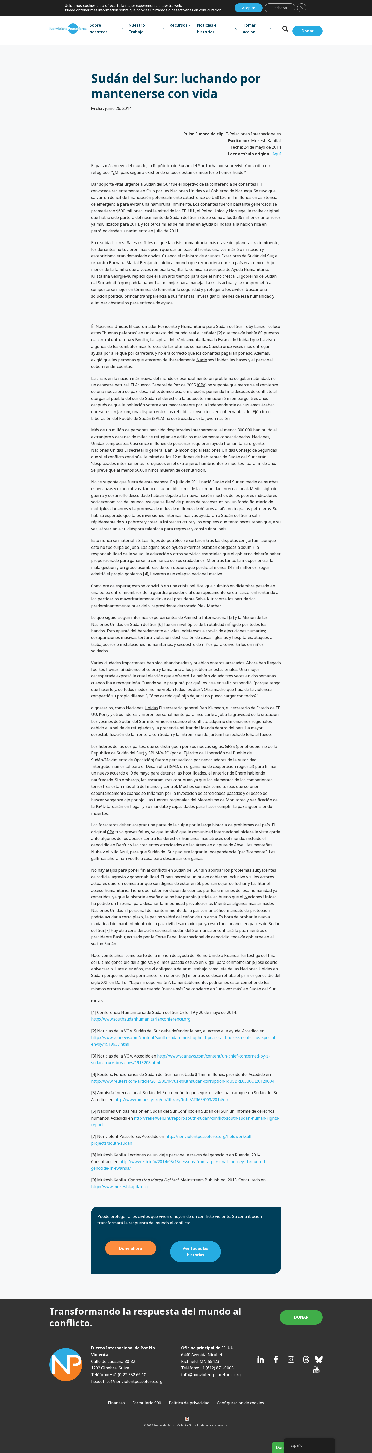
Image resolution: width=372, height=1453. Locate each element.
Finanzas (116, 1403)
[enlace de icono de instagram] (291, 1359)
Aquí (276, 154)
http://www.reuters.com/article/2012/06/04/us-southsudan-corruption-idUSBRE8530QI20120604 (182, 1081)
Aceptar (248, 7)
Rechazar (279, 7)
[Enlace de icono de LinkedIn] (260, 1359)
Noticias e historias (207, 28)
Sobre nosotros (99, 28)
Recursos (179, 25)
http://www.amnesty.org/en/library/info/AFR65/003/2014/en (171, 1099)
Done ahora (130, 1248)
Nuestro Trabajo (137, 28)
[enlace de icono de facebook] (276, 1359)
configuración (210, 10)
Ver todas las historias (195, 1252)
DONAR (301, 1317)
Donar (308, 31)
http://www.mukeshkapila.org (119, 1187)
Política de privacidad (189, 1403)
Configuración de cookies (240, 1403)
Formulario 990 (146, 1403)
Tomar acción (249, 28)
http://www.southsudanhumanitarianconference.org (140, 1019)
